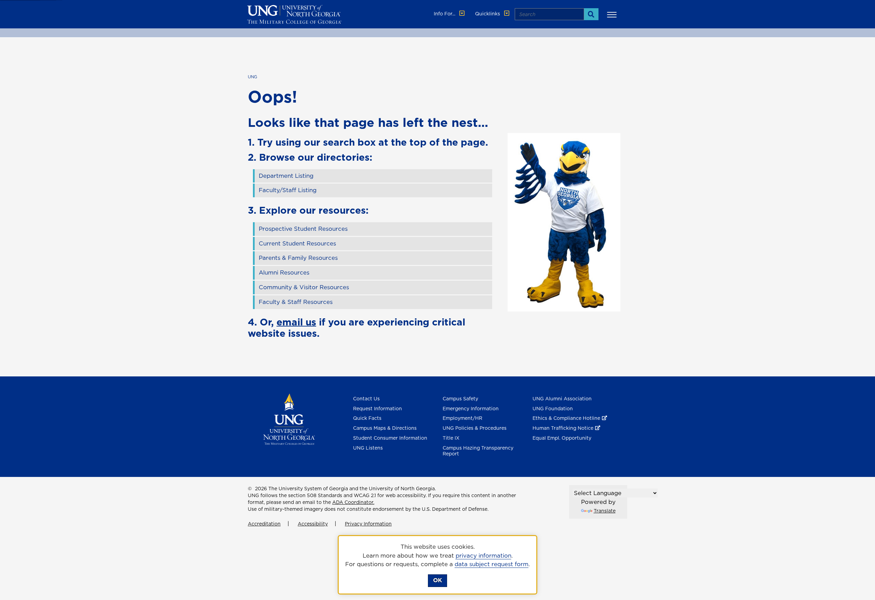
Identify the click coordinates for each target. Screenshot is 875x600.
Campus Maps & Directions (385, 428)
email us (296, 322)
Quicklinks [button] (488, 13)
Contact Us (366, 398)
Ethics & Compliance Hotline (566, 418)
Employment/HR (462, 418)
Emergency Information (471, 408)
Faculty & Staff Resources (296, 302)
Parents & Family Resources (298, 258)
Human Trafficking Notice (563, 428)
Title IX (451, 438)
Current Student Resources (297, 243)
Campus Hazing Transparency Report (478, 450)
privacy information (483, 555)
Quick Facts (367, 418)
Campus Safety (460, 398)
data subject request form (491, 564)
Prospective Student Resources (303, 229)
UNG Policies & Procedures (475, 428)
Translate (605, 510)
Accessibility (313, 523)
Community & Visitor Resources (304, 287)
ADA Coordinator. (353, 502)
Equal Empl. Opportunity (562, 438)
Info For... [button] (445, 13)
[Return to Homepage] (289, 418)
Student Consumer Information (390, 438)
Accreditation (264, 523)
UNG (252, 77)
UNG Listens (368, 447)
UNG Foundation (553, 408)
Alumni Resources (284, 272)
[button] (613, 14)
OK (437, 580)
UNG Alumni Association (562, 398)
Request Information (377, 408)
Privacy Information (368, 523)
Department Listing (286, 176)
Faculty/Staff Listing (288, 190)
